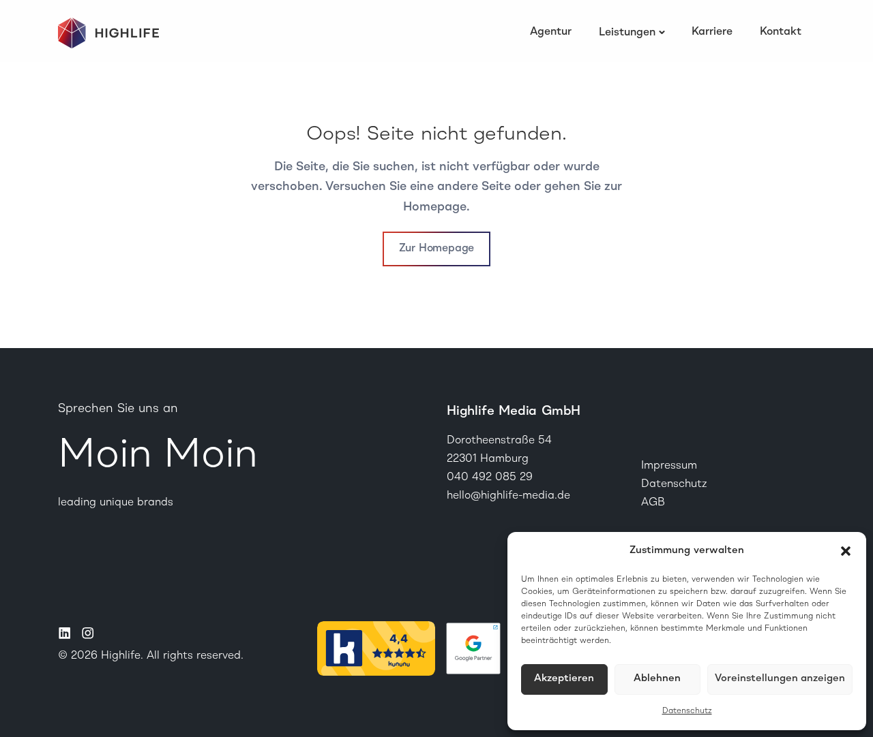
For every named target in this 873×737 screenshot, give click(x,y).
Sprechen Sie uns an (118, 409)
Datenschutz (687, 711)
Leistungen (627, 32)
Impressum (669, 465)
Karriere (712, 32)
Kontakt (780, 32)
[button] (846, 551)
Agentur (551, 32)
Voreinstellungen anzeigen (780, 679)
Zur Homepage (437, 248)
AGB (653, 502)
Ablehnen (657, 679)
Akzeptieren (564, 679)
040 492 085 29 (490, 477)
